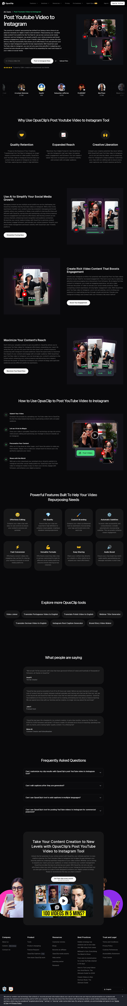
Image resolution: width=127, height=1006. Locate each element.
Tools (29, 942)
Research (55, 965)
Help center (56, 957)
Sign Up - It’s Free (117, 3)
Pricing (67, 3)
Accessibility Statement (111, 954)
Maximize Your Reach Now (16, 371)
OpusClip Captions (35, 954)
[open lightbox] (63, 901)
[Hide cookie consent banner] (122, 996)
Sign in (106, 3)
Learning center (58, 961)
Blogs (54, 946)
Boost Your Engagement (78, 303)
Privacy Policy (107, 946)
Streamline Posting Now (15, 235)
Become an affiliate (59, 950)
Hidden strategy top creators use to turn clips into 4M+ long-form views (87, 944)
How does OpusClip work (36, 957)
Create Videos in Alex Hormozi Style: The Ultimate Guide (85, 980)
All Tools (7, 12)
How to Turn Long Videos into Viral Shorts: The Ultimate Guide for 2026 (86, 970)
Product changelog (34, 946)
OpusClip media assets (60, 954)
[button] (33, 3)
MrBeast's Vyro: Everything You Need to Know (87, 953)
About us (5, 942)
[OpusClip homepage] (7, 3)
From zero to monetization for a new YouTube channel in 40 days (87, 961)
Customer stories (58, 942)
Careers (9, 946)
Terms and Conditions (110, 942)
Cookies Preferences (110, 950)
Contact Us (6, 950)
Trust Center (107, 957)
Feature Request (33, 950)
